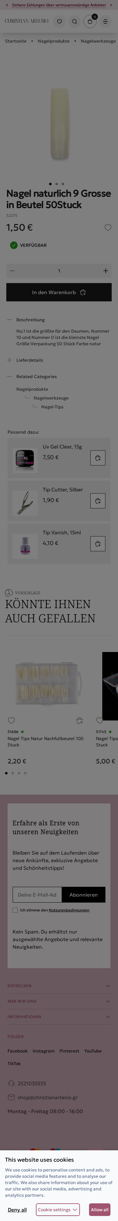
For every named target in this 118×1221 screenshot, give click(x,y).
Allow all (100, 1209)
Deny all (17, 1209)
